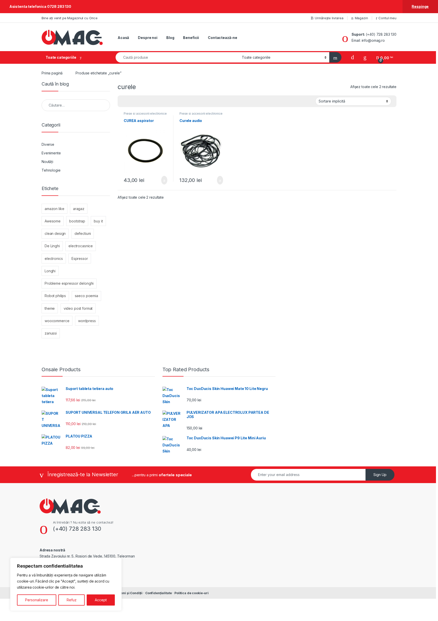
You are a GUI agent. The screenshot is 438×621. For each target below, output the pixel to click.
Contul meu (387, 18)
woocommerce (57, 321)
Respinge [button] (420, 6)
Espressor (79, 258)
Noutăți (47, 161)
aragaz (78, 208)
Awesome (53, 221)
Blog (170, 37)
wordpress (87, 321)
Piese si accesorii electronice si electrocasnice (145, 115)
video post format (78, 308)
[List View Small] (146, 101)
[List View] (139, 101)
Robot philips (55, 296)
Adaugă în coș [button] (161, 180)
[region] (66, 584)
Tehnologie (51, 170)
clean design (55, 233)
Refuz (72, 600)
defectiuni (83, 233)
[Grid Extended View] (132, 101)
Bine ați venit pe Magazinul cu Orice (70, 18)
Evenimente (51, 153)
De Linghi (52, 246)
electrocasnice (80, 246)
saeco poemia (86, 296)
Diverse (48, 144)
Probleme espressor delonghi (69, 283)
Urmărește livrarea (329, 18)
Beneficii (191, 37)
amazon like (54, 208)
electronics (54, 258)
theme (50, 308)
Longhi (50, 271)
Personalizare (36, 600)
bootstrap (77, 221)
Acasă (123, 37)
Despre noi (147, 37)
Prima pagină (52, 73)
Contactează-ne (222, 37)
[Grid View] (124, 101)
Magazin (361, 18)
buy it (98, 221)
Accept (101, 600)
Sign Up (380, 474)
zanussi (51, 333)
